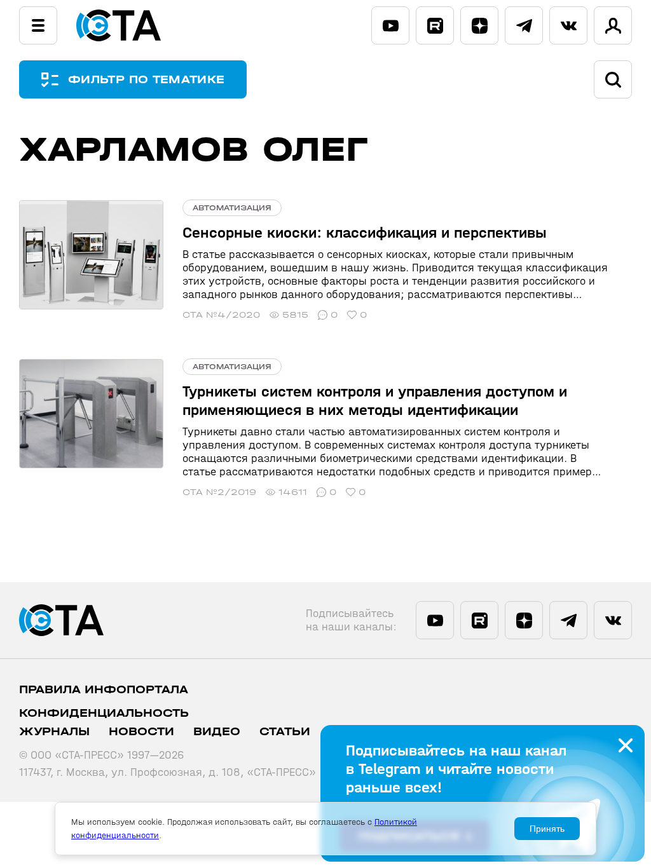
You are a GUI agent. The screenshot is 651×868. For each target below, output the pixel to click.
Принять (547, 829)
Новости (141, 731)
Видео (216, 731)
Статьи (284, 731)
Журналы (54, 731)
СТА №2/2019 (219, 492)
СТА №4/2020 (221, 314)
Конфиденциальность (104, 713)
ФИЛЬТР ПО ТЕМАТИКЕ (146, 79)
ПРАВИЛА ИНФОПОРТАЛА (103, 689)
